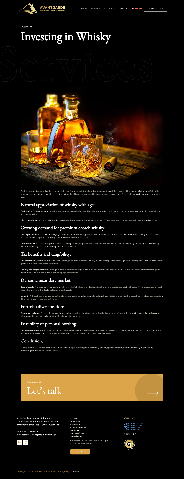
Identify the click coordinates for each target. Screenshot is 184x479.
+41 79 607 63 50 (32, 431)
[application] (99, 8)
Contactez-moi (78, 427)
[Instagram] (25, 442)
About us (108, 8)
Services (94, 8)
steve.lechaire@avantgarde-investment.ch (36, 434)
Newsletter (76, 436)
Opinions (123, 8)
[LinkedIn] (19, 442)
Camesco (74, 471)
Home (84, 8)
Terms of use (77, 433)
